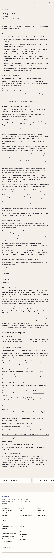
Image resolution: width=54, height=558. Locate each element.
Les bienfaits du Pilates (9, 480)
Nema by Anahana (20, 2)
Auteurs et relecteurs (24, 529)
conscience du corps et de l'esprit (26, 225)
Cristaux (4, 520)
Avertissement (23, 539)
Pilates (8, 9)
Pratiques (28, 2)
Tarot (3, 518)
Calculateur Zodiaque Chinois (9, 538)
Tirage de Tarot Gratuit (7, 541)
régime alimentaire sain (30, 403)
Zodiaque (4, 515)
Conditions (22, 536)
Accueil (4, 9)
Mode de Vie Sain (41, 515)
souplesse (6, 247)
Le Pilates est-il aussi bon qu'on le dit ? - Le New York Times (18, 444)
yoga (34, 89)
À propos (21, 526)
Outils (39, 2)
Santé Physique (40, 512)
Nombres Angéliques (7, 510)
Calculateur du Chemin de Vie (9, 531)
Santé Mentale (40, 510)
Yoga (20, 510)
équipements (18, 371)
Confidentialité (23, 534)
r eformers (7, 371)
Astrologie (4, 512)
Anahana (5, 3)
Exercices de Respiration (25, 515)
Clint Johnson (6, 16)
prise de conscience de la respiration (37, 94)
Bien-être (34, 2)
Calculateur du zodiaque (8, 536)
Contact (21, 531)
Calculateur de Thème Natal (9, 533)
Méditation (22, 512)
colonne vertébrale (21, 96)
